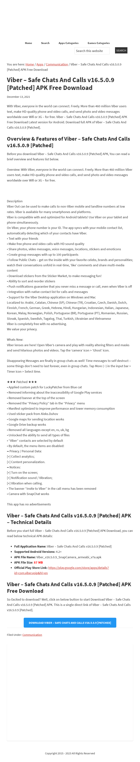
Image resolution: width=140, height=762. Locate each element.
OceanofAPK (70, 20)
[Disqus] (70, 691)
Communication (32, 635)
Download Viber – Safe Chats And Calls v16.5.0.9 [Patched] (70, 622)
